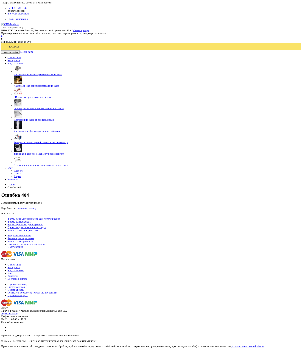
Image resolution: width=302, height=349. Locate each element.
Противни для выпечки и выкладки (27, 227)
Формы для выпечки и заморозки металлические (34, 219)
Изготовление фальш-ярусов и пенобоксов (37, 131)
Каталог (14, 47)
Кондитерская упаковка (20, 241)
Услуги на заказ (16, 270)
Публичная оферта (18, 295)
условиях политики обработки (248, 346)
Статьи (17, 173)
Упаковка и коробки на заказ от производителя (39, 153)
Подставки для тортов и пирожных (26, 244)
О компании (14, 264)
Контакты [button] (13, 179)
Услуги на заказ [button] (16, 63)
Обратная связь (16, 289)
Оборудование (15, 247)
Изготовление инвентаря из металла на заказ (38, 74)
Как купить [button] (14, 60)
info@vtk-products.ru (18, 13)
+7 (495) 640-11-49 (17, 8)
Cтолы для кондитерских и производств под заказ (40, 165)
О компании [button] (14, 57)
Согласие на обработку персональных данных (32, 292)
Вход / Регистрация (18, 19)
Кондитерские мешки (19, 235)
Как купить (14, 267)
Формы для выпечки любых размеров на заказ (39, 108)
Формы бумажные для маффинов (25, 224)
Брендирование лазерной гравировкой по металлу (41, 142)
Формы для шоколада (19, 221)
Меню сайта (26, 51)
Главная (12, 184)
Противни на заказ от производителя (34, 119)
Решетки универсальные (21, 238)
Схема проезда (81, 30)
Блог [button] (10, 168)
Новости (18, 170)
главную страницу (26, 208)
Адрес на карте (9, 313)
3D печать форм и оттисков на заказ (33, 97)
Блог (10, 273)
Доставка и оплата (17, 278)
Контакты (13, 276)
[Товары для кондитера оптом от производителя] (10, 24)
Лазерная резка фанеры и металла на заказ (36, 85)
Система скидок (16, 287)
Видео (17, 176)
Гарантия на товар (17, 284)
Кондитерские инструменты (23, 230)
